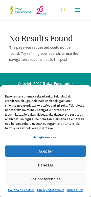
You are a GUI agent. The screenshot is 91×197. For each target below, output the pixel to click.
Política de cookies (21, 190)
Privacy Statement (50, 190)
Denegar (45, 165)
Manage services (44, 137)
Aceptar (45, 151)
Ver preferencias (45, 179)
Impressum (75, 190)
